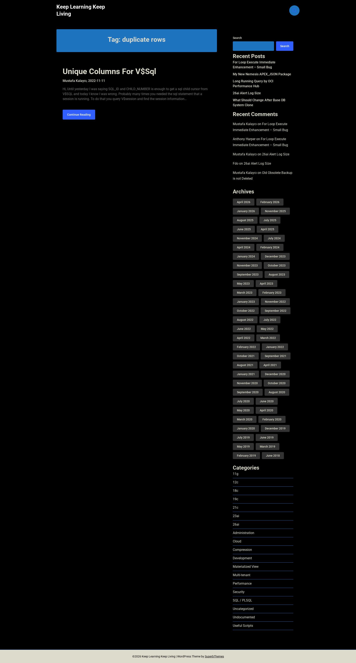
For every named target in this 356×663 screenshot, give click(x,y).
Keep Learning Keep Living (80, 10)
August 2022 (245, 319)
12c (235, 482)
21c (235, 507)
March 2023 (244, 292)
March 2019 (267, 446)
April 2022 (243, 338)
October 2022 (246, 310)
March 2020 (244, 419)
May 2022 (267, 328)
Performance (242, 583)
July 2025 (269, 220)
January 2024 (246, 256)
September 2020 (248, 392)
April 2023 (266, 283)
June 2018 (273, 455)
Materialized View (246, 567)
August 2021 (245, 365)
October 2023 (277, 265)
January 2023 (246, 301)
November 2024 (247, 238)
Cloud (237, 541)
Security (239, 592)
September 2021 (275, 356)
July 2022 (269, 319)
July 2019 (243, 437)
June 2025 (244, 229)
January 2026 (246, 211)
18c (235, 491)
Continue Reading (79, 114)
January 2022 (275, 347)
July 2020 (243, 401)
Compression (242, 550)
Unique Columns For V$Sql (109, 71)
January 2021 (246, 374)
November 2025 (275, 211)
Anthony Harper (244, 139)
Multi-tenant (241, 575)
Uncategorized (243, 609)
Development (242, 558)
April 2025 (267, 229)
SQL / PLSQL (242, 600)
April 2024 (243, 247)
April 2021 (270, 365)
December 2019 (275, 428)
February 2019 (246, 455)
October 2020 (277, 383)
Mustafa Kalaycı (245, 124)
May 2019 (243, 446)
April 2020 (266, 410)
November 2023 (247, 265)
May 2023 (243, 283)
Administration (243, 533)
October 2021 (246, 356)
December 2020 (275, 374)
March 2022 (268, 338)
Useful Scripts (243, 626)
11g (235, 474)
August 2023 (277, 274)
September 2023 (248, 274)
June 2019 (267, 437)
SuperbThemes (214, 656)
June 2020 (267, 401)
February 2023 (271, 292)
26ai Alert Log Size (247, 93)
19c (235, 499)
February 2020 (271, 419)
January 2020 (246, 428)
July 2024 (274, 238)
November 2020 (247, 383)
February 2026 (269, 202)
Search (237, 38)
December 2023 (275, 256)
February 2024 (269, 247)
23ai (236, 516)
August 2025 (245, 220)
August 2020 (277, 392)
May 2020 (243, 410)
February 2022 (246, 347)
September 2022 (275, 310)
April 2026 (243, 202)
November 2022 (275, 301)
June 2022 (244, 328)
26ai (236, 524)
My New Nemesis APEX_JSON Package (262, 74)
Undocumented (244, 617)
